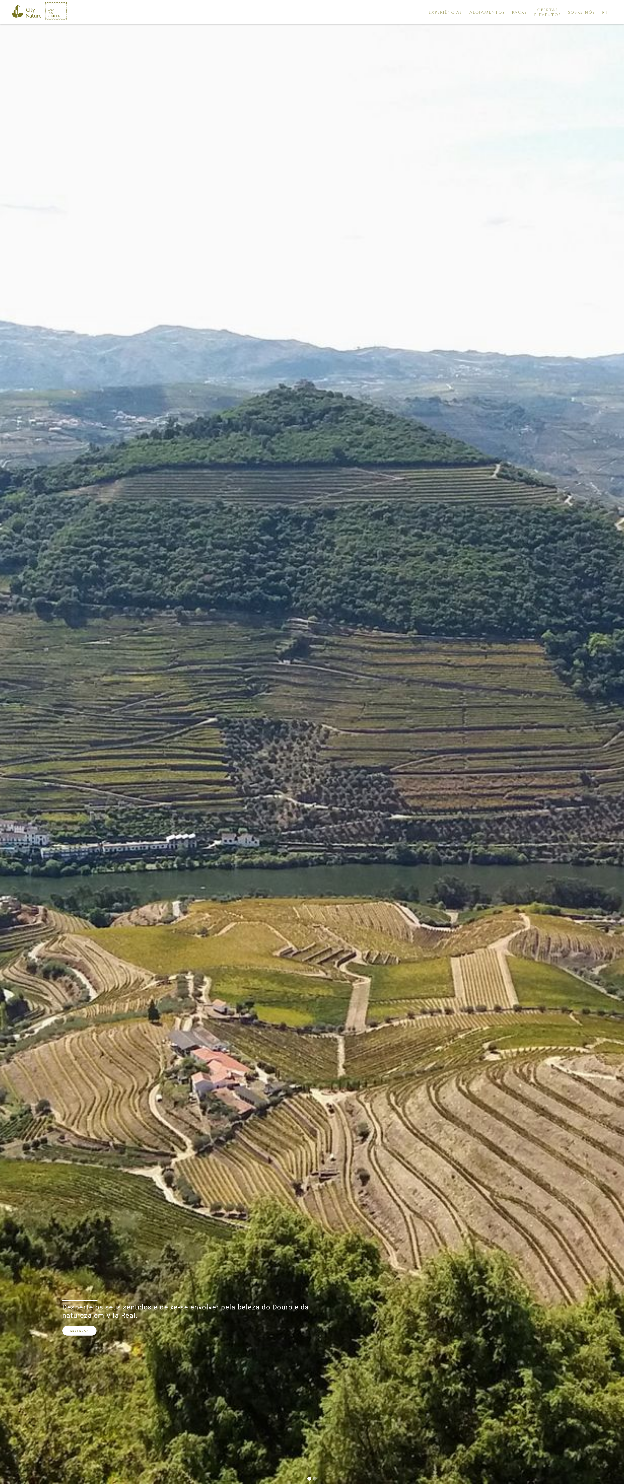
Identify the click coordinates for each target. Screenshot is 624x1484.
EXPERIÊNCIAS (445, 12)
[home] (26, 12)
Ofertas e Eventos (547, 12)
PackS (519, 12)
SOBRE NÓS (581, 12)
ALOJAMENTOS (487, 12)
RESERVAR (79, 1330)
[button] (605, 12)
